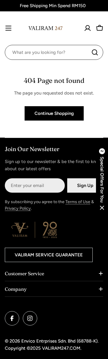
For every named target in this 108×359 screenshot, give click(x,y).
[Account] (87, 28)
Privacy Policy (18, 208)
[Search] (94, 52)
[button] (102, 179)
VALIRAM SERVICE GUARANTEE (49, 255)
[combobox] (54, 52)
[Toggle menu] (8, 28)
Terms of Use (77, 201)
